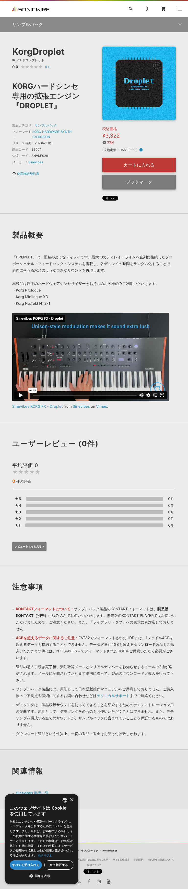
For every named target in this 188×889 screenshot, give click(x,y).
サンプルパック (46, 125)
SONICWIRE (30, 9)
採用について (94, 865)
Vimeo (101, 406)
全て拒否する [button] (59, 865)
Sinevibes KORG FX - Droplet (37, 406)
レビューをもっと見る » (29, 546)
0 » (47, 67)
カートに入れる (139, 164)
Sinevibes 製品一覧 (32, 793)
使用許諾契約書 (25, 174)
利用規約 (138, 859)
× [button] (71, 800)
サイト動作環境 (121, 859)
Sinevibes (35, 162)
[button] (41, 876)
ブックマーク (139, 182)
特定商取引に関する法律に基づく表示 (88, 859)
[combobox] (64, 800)
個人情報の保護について (161, 859)
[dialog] (41, 839)
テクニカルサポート (113, 695)
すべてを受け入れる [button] (26, 865)
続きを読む (45, 855)
